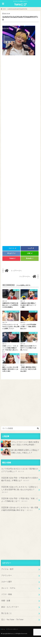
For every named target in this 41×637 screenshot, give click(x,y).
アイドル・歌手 (7, 569)
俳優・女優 (5, 600)
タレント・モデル (8, 588)
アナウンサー (6, 575)
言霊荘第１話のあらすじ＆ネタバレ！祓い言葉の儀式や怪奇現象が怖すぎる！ (19, 508)
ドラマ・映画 (6, 594)
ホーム (3, 629)
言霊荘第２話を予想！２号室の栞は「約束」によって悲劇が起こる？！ (19, 499)
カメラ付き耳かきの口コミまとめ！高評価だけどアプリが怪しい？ (19, 470)
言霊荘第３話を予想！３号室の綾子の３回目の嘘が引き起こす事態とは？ (19, 479)
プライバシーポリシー (12, 629)
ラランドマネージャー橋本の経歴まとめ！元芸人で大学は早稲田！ (25, 443)
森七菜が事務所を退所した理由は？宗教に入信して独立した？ (25, 451)
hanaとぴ (21, 4)
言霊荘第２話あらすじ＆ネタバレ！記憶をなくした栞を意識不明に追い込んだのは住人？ (19, 489)
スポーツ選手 (6, 582)
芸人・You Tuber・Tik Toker (12, 619)
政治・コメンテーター (10, 607)
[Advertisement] (20, 148)
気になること (6, 613)
